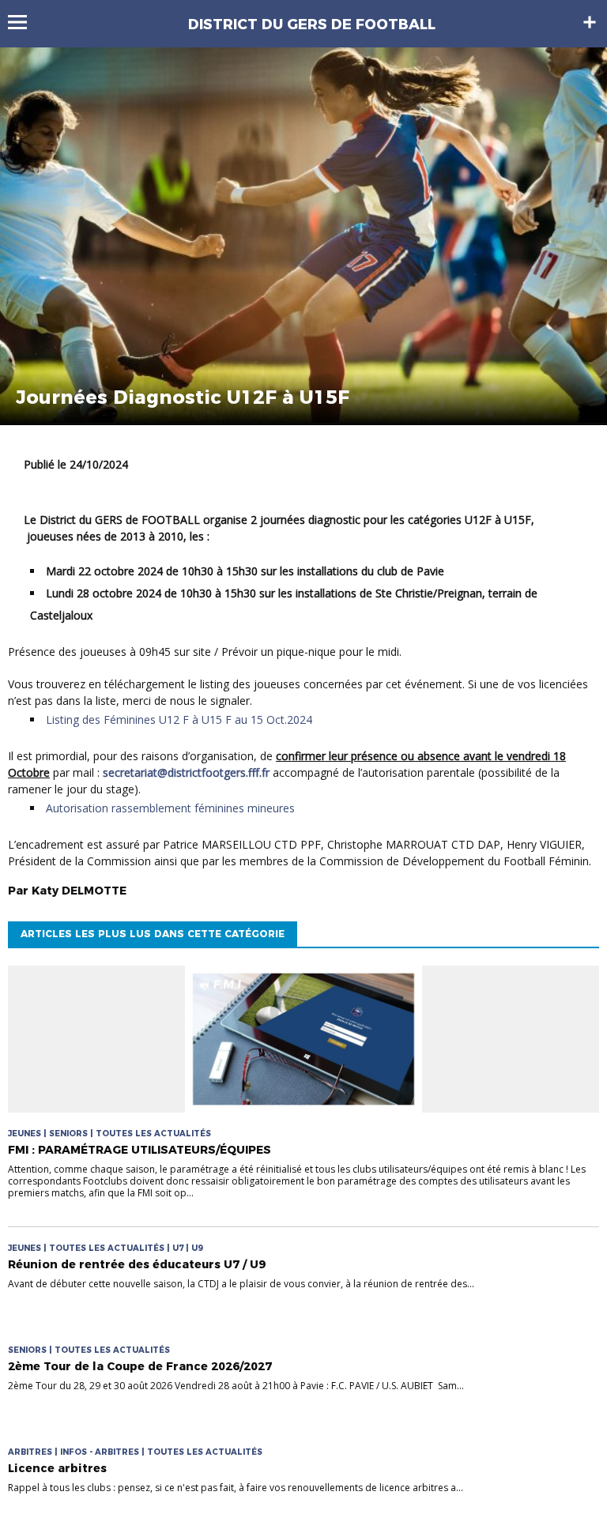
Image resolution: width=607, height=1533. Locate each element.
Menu (25, 22)
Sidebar (589, 22)
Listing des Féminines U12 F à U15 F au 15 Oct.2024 (179, 719)
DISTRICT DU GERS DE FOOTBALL (311, 24)
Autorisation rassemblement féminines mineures (170, 807)
